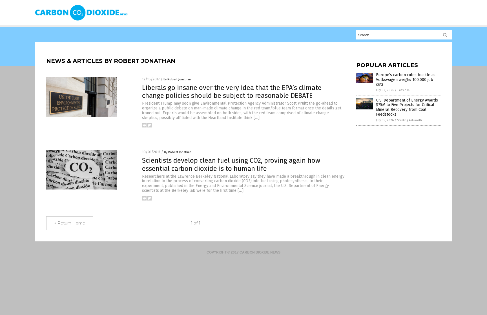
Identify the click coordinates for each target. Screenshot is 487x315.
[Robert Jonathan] (81, 20)
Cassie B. (403, 90)
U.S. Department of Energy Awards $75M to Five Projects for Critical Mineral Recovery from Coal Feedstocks (407, 107)
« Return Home (69, 223)
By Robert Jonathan (177, 79)
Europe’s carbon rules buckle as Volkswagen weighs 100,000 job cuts (405, 79)
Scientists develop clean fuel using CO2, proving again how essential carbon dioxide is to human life (231, 165)
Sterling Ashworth (409, 120)
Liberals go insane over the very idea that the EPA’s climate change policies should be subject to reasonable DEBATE (232, 92)
